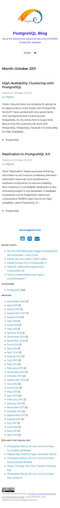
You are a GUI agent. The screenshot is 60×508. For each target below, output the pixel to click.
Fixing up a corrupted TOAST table (26, 259)
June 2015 (12, 325)
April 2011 (12, 435)
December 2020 (16, 301)
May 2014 (12, 348)
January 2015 (14, 333)
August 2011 (14, 419)
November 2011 (15, 407)
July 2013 (12, 360)
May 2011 (12, 431)
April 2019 (12, 305)
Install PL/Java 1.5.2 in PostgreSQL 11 (27, 263)
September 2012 (16, 380)
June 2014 (13, 344)
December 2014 (16, 336)
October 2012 (14, 376)
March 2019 (13, 309)
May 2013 (12, 364)
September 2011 (16, 415)
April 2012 (12, 395)
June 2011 (12, 427)
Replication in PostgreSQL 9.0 (26, 154)
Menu (27, 53)
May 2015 (12, 329)
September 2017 (16, 313)
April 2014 (12, 352)
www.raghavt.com (30, 230)
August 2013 (14, 356)
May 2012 (12, 391)
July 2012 (12, 384)
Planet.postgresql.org (17, 440)
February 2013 (15, 368)
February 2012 (15, 399)
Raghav (9, 97)
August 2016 (14, 317)
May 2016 (12, 321)
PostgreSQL (12, 139)
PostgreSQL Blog (30, 33)
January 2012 (14, 403)
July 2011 (12, 423)
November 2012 (16, 372)
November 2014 (16, 340)
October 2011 (14, 411)
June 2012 (13, 387)
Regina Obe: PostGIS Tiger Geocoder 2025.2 (31, 454)
